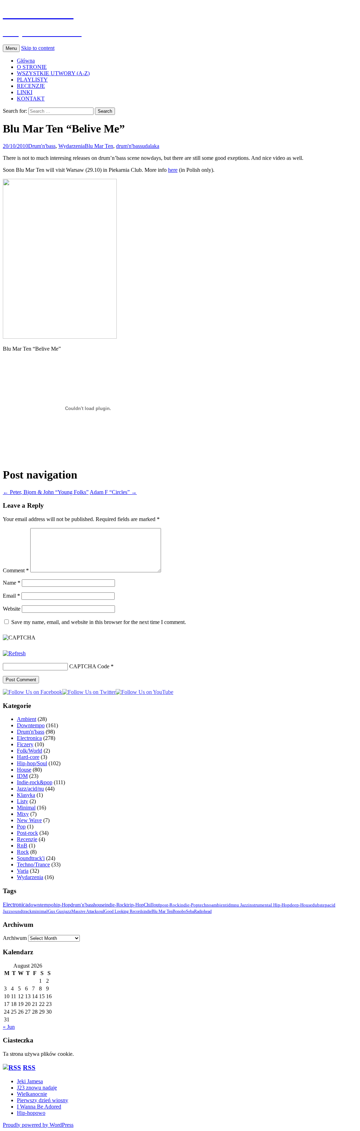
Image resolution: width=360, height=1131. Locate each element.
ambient (219, 905)
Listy (22, 801)
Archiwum (15, 938)
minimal (40, 911)
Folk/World (29, 751)
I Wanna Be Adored (39, 1107)
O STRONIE (32, 67)
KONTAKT (31, 99)
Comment (16, 570)
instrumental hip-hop (269, 905)
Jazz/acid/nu (30, 789)
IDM (22, 776)
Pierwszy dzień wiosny (42, 1100)
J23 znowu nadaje (37, 1088)
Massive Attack (84, 911)
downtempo (41, 905)
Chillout (152, 905)
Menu (11, 48)
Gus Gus (56, 911)
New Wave (29, 820)
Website (11, 609)
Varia (22, 871)
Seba (190, 911)
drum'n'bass (129, 146)
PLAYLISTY (32, 80)
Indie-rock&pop (34, 782)
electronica (15, 905)
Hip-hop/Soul (32, 763)
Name (11, 583)
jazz (67, 911)
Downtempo (31, 725)
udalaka (150, 146)
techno (204, 905)
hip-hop (62, 905)
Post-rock (27, 833)
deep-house (301, 905)
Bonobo (179, 911)
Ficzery (25, 744)
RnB (22, 846)
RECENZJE (31, 86)
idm (230, 905)
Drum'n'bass (42, 146)
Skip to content (37, 48)
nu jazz (241, 905)
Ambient (26, 719)
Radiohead (203, 911)
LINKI (24, 92)
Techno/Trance (33, 864)
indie (147, 911)
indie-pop (189, 905)
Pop (21, 827)
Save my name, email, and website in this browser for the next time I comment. (98, 622)
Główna (26, 61)
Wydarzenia (71, 146)
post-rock (170, 905)
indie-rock (116, 905)
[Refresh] (14, 653)
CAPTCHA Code (89, 666)
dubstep (319, 905)
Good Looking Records (123, 911)
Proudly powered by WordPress (38, 1125)
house (99, 905)
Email (11, 596)
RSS (29, 1067)
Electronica (29, 738)
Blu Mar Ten (99, 146)
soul (100, 911)
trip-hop (135, 905)
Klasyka (26, 795)
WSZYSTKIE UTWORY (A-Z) (53, 73)
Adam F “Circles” (113, 492)
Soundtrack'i (31, 858)
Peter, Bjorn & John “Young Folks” (46, 492)
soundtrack (21, 911)
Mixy (23, 814)
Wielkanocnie (32, 1094)
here (173, 170)
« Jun (9, 1027)
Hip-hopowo (31, 1113)
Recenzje (27, 839)
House (24, 770)
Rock (23, 852)
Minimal (26, 808)
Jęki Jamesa (30, 1081)
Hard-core (28, 757)
